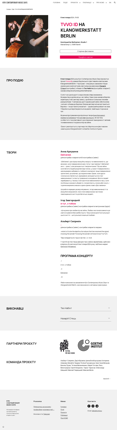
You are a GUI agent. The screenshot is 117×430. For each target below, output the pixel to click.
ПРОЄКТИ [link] (74, 3)
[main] (58, 9)
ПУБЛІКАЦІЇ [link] (87, 3)
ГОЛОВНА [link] (56, 3)
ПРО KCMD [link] (100, 3)
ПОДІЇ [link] (65, 3)
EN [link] (110, 3)
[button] (115, 2)
